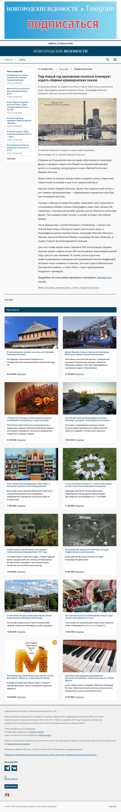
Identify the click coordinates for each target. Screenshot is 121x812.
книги (75, 287)
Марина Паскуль (89, 287)
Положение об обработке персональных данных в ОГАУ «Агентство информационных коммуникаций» (50, 755)
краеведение (63, 287)
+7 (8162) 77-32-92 (35, 732)
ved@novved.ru (44, 735)
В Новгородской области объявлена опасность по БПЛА (17, 147)
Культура (63, 69)
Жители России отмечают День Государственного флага (18, 91)
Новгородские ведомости (18, 744)
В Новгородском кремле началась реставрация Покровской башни (17, 77)
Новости (8, 59)
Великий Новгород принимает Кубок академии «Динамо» (19, 120)
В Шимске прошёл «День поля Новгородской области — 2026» (19, 134)
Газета (22, 59)
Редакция (112, 807)
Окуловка (49, 287)
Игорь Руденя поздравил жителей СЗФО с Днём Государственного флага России (18, 106)
